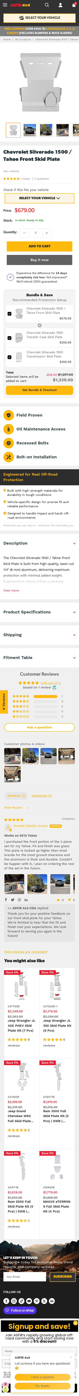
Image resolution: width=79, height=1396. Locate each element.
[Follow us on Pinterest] (37, 1301)
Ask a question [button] (39, 727)
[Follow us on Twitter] (44, 1301)
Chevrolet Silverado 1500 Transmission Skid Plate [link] (45, 354)
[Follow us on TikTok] (21, 1301)
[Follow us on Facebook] (6, 1301)
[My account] (60, 5)
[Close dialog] (75, 1323)
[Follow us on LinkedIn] (52, 1301)
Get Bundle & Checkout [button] (40, 390)
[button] (11, 178)
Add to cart (40, 246)
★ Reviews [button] (4, 702)
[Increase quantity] (46, 233)
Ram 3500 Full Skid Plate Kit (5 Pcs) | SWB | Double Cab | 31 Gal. (56, 1117)
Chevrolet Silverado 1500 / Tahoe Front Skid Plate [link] (46, 310)
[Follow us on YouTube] (29, 1301)
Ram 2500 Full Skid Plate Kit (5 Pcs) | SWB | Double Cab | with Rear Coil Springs (21, 1207)
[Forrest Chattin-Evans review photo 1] (14, 884)
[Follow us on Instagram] (14, 1301)
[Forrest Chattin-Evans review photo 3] (60, 884)
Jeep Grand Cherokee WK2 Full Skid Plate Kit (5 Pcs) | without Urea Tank (19, 1117)
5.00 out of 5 (50, 683)
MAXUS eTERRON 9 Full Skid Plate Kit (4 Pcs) (56, 1207)
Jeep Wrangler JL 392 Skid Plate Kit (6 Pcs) (57, 1026)
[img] (13, 820)
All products (23, 39)
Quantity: (10, 232)
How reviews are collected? (25, 952)
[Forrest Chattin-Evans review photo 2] (37, 884)
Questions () (42, 796)
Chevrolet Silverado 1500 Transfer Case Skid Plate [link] (45, 335)
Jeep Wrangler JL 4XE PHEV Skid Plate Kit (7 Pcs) (21, 1026)
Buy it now (40, 260)
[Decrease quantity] (24, 233)
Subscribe (63, 1276)
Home (7, 39)
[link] (19, 314)
